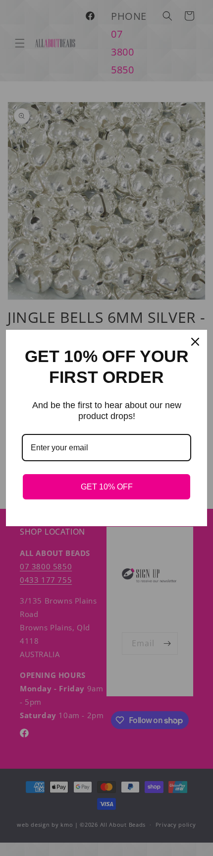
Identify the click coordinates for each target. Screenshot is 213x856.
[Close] (195, 342)
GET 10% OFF (107, 487)
